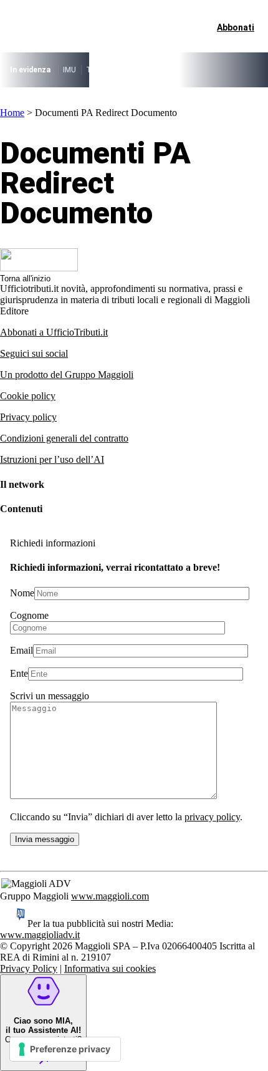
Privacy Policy (28, 968)
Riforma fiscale (139, 69)
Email (21, 650)
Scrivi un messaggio (49, 696)
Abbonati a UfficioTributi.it (54, 332)
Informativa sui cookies (110, 968)
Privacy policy (28, 417)
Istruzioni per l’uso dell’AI (52, 459)
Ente (19, 673)
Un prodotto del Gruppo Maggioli (66, 374)
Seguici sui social (34, 353)
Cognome (29, 615)
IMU (69, 69)
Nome (22, 593)
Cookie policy (27, 395)
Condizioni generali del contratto (64, 438)
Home (12, 112)
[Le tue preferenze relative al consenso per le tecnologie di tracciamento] (65, 1049)
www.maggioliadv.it (40, 934)
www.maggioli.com (110, 896)
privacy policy (212, 817)
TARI (94, 69)
